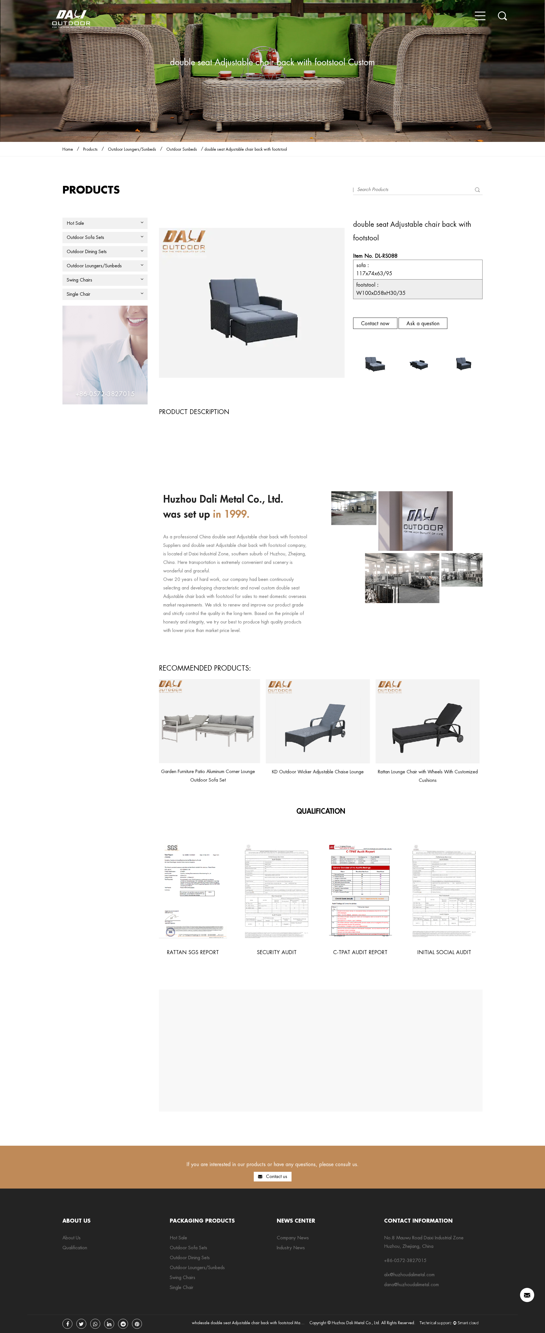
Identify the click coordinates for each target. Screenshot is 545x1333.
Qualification (74, 1248)
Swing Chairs (79, 280)
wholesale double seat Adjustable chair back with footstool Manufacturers (256, 1322)
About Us (71, 1238)
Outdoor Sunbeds (181, 149)
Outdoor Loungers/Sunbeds (132, 149)
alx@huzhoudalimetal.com (409, 1275)
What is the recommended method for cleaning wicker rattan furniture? (472, 1043)
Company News (293, 1238)
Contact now (375, 323)
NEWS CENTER (296, 1220)
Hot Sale (75, 223)
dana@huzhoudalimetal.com (411, 1285)
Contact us (276, 1176)
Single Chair (78, 294)
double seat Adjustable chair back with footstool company (248, 545)
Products (90, 149)
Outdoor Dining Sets (87, 252)
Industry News (291, 1248)
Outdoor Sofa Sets (85, 237)
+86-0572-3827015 (405, 1260)
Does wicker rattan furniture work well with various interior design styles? (306, 1043)
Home (67, 149)
